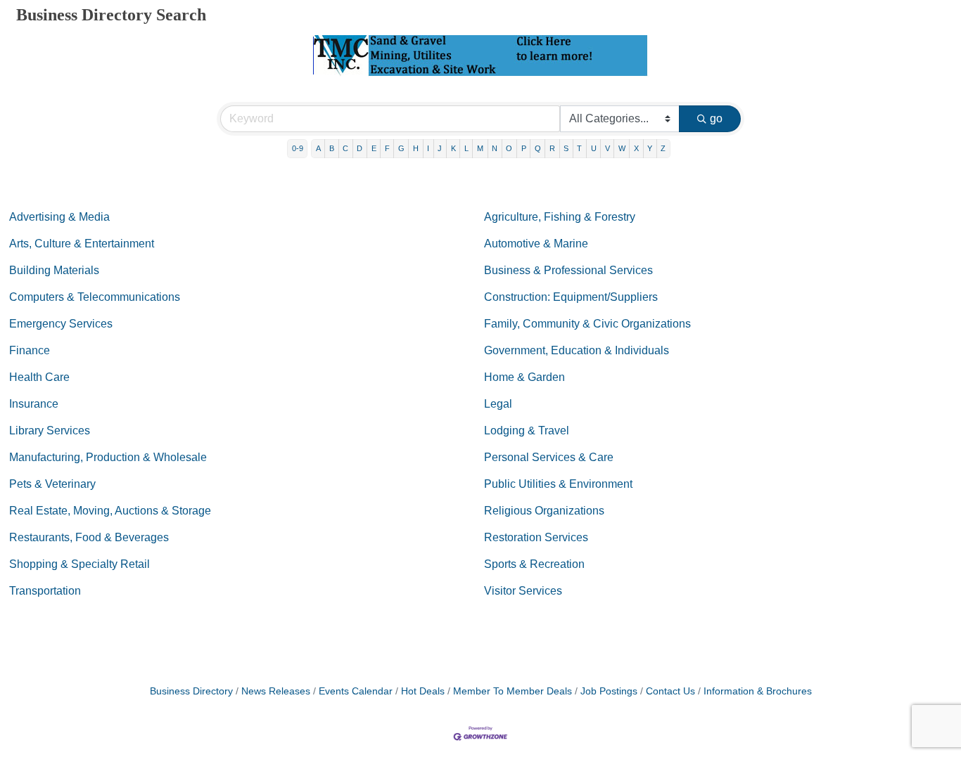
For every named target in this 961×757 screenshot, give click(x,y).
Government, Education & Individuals (576, 350)
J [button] (440, 148)
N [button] (494, 148)
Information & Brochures (758, 691)
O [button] (509, 148)
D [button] (359, 148)
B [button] (331, 148)
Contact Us (670, 691)
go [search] (716, 118)
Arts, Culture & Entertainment (81, 244)
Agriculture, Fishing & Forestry (559, 217)
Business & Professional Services (568, 270)
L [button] (466, 148)
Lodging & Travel (526, 430)
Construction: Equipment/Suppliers (571, 297)
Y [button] (649, 148)
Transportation (45, 591)
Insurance (33, 404)
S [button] (566, 148)
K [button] (453, 148)
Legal (498, 404)
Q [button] (538, 148)
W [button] (621, 148)
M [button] (480, 148)
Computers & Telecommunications (94, 297)
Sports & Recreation (534, 564)
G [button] (401, 148)
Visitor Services (523, 591)
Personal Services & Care (548, 457)
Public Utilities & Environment (558, 484)
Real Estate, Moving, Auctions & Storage (110, 511)
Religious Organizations (544, 511)
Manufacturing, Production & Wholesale (108, 457)
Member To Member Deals (512, 691)
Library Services (49, 430)
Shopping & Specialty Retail (79, 564)
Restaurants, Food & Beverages (89, 537)
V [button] (607, 148)
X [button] (636, 148)
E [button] (373, 148)
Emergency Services (61, 324)
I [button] (428, 148)
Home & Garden (524, 377)
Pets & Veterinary (52, 484)
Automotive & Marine (536, 244)
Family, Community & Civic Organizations (587, 324)
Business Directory (191, 691)
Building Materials (54, 270)
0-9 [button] (297, 148)
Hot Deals (423, 691)
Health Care (39, 377)
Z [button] (663, 148)
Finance (29, 350)
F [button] (387, 148)
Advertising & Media (59, 217)
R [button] (552, 148)
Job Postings (608, 691)
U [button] (594, 148)
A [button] (318, 148)
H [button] (416, 148)
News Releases (275, 691)
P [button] (523, 148)
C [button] (345, 148)
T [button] (579, 148)
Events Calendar (356, 691)
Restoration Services (536, 537)
